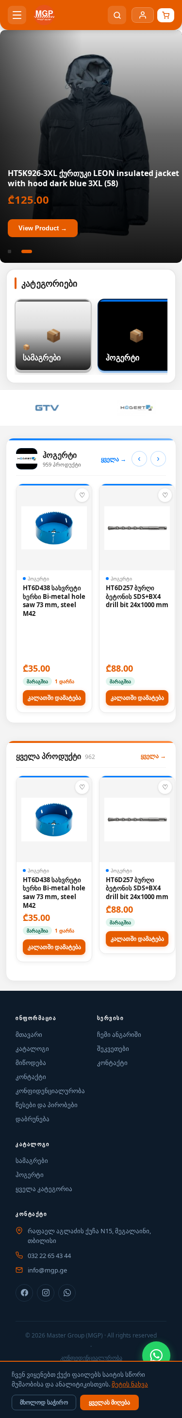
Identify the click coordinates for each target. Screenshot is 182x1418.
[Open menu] (17, 15)
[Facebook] (24, 1293)
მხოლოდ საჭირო (44, 1402)
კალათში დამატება (54, 697)
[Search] (117, 15)
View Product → (42, 228)
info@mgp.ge (47, 1270)
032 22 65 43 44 (49, 1255)
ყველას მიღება (109, 1402)
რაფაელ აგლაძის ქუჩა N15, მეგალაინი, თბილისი (89, 1235)
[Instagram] (45, 1293)
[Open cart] (165, 15)
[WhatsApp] (156, 1355)
